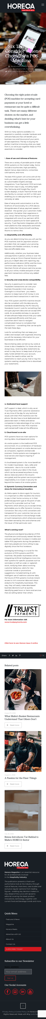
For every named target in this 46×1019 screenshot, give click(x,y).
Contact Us (10, 944)
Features (29, 69)
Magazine (10, 924)
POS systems (22, 71)
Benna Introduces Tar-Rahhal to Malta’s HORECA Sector (21, 838)
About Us (10, 939)
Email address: (12, 967)
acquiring (12, 71)
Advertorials (20, 69)
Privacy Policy (8, 1012)
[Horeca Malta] (23, 6)
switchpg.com (37, 1014)
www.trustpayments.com (16, 622)
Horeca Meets (11, 929)
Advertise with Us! (13, 934)
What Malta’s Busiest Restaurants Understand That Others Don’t (22, 718)
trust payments (34, 71)
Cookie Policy (21, 1012)
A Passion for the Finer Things (21, 778)
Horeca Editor (16, 66)
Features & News (13, 919)
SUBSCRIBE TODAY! (14, 949)
